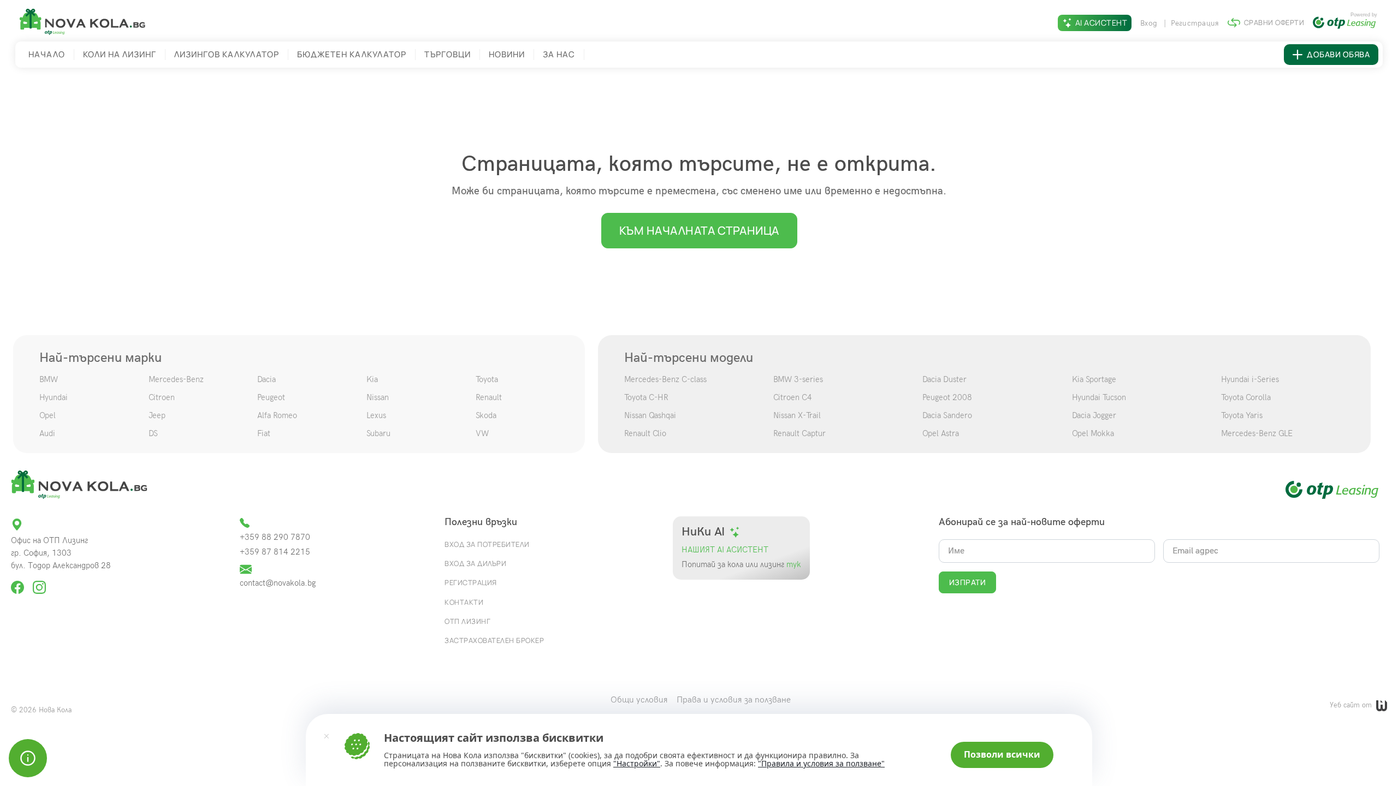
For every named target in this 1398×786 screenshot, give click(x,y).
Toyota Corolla (1246, 397)
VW (482, 433)
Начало (46, 54)
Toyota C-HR (646, 397)
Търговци (447, 54)
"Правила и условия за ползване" (821, 763)
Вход (1149, 23)
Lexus (376, 415)
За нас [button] (559, 54)
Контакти (464, 602)
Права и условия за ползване (734, 700)
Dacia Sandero (947, 415)
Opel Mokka (1093, 433)
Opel (47, 415)
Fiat (263, 433)
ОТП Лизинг (467, 621)
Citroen (162, 397)
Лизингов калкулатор (226, 54)
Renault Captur (799, 433)
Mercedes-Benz (176, 379)
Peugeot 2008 (947, 397)
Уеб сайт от (1352, 705)
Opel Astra (940, 433)
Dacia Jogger (1094, 415)
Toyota (487, 379)
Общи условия (639, 700)
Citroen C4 (792, 397)
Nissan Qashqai (650, 415)
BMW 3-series (798, 379)
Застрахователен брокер (494, 640)
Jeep (157, 415)
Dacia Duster (944, 379)
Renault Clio (645, 433)
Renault (489, 397)
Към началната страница (699, 230)
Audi (47, 433)
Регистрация (1195, 23)
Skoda (486, 415)
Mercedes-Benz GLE (1257, 433)
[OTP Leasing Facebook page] (18, 582)
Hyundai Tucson (1099, 397)
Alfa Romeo (277, 415)
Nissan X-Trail (797, 415)
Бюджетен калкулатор (351, 54)
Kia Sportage (1094, 379)
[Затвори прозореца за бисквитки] (326, 736)
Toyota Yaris (1242, 415)
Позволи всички (1002, 754)
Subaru (378, 433)
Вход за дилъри (475, 563)
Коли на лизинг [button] (119, 54)
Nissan (377, 397)
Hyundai (53, 397)
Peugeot (271, 397)
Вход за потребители (487, 544)
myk (792, 564)
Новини (507, 54)
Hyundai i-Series (1250, 379)
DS (153, 433)
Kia (372, 379)
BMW (48, 379)
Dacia (266, 379)
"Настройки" (636, 763)
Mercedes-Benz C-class (665, 379)
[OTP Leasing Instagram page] (39, 582)
